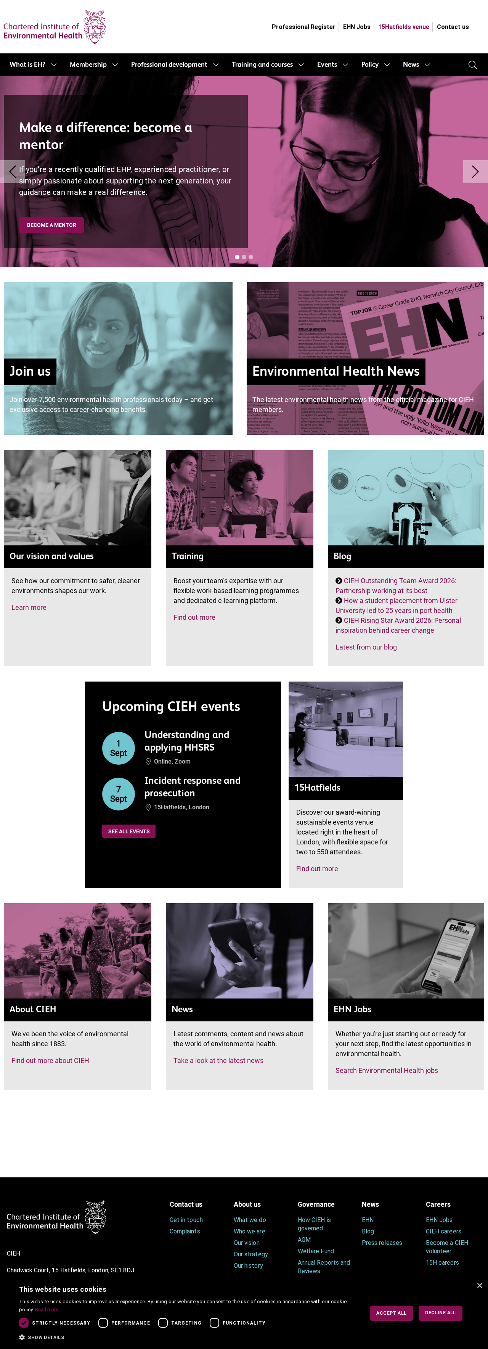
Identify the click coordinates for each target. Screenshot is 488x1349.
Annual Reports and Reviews (324, 1267)
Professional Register (304, 27)
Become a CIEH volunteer (447, 1247)
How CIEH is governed (314, 1224)
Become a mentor (51, 225)
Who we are (249, 1231)
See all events (129, 831)
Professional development (169, 64)
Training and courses (262, 64)
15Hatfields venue (403, 27)
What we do (250, 1220)
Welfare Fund (316, 1251)
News (411, 64)
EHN (368, 1220)
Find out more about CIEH (50, 1060)
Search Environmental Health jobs (387, 1070)
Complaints (185, 1231)
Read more (46, 1309)
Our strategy (251, 1254)
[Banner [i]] (237, 257)
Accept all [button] (391, 1313)
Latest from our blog (366, 647)
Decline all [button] (440, 1312)
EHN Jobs (357, 27)
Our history (248, 1265)
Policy (370, 64)
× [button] (479, 1286)
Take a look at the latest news (218, 1060)
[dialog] (244, 1313)
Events (327, 64)
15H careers (442, 1262)
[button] (186, 1337)
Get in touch (186, 1220)
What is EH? (27, 64)
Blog (368, 1231)
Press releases (382, 1242)
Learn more (29, 607)
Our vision (247, 1242)
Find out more (194, 617)
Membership (88, 64)
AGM (304, 1239)
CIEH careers (443, 1231)
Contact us (453, 27)
